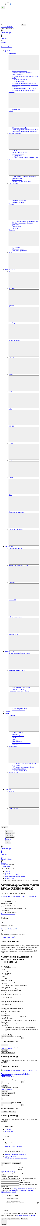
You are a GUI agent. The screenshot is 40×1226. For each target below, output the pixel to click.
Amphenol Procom (14, 340)
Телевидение (16, 226)
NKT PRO (12, 288)
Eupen (14, 737)
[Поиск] (3, 7)
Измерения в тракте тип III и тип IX (24, 88)
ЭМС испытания (18, 81)
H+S (10, 271)
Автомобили (16, 247)
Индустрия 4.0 (17, 155)
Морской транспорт (19, 202)
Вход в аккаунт (6, 1163)
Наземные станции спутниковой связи (25, 221)
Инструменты (13, 772)
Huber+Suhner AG (18, 732)
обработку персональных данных (23, 1188)
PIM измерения (17, 74)
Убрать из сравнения (8, 1052)
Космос (11, 111)
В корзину (4, 1045)
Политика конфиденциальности (15, 1154)
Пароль (20, 1169)
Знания (7, 713)
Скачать (13, 929)
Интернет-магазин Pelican (13, 1146)
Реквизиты (12, 600)
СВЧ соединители (18, 765)
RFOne (11, 443)
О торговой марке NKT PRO (18, 565)
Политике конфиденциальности (26, 1215)
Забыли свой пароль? (8, 1171)
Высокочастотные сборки (17, 670)
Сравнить (4, 1050)
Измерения (12, 53)
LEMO (11, 460)
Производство (9, 651)
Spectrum (11, 306)
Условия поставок (11, 1156)
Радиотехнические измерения (22, 72)
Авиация (11, 92)
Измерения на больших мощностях (24, 83)
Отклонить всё (15, 1218)
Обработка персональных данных (16, 1158)
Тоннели (15, 228)
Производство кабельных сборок (19, 653)
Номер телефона (24, 1182)
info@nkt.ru (4, 864)
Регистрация (16, 1163)
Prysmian (11, 374)
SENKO (11, 426)
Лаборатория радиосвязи (17, 512)
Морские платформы (19, 200)
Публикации (13, 746)
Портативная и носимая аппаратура (24, 176)
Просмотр (4, 929)
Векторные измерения (19, 71)
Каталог (7, 50)
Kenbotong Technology (16, 529)
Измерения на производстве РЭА (23, 90)
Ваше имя (22, 1180)
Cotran (11, 477)
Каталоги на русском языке (21, 743)
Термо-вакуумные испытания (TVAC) (25, 130)
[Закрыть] (1, 1097)
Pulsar (10, 409)
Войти (3, 1175)
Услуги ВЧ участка (18, 689)
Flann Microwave (17, 741)
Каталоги (12, 715)
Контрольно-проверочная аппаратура (24, 131)
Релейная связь (17, 178)
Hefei (10, 495)
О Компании (9, 546)
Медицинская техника (19, 152)
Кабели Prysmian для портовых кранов (25, 157)
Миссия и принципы (15, 548)
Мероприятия (13, 808)
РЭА (10, 159)
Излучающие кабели (19, 769)
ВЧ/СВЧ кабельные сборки (21, 687)
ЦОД (10, 252)
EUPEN (11, 357)
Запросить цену (6, 1036)
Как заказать (5, 1095)
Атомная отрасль (18, 154)
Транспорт (12, 230)
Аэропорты (16, 109)
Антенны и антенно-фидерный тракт (24, 763)
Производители (10, 269)
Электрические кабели (19, 770)
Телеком (11, 204)
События (8, 789)
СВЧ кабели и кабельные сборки (23, 767)
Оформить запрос (6, 1048)
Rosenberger (12, 323)
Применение (9, 52)
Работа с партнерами (15, 617)
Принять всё (5, 1218)
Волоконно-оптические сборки (19, 691)
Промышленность (14, 133)
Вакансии (12, 582)
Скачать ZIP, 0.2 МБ (7, 937)
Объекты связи (17, 180)
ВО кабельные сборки (19, 708)
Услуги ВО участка (18, 710)
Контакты (8, 711)
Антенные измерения (19, 79)
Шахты (14, 150)
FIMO (10, 392)
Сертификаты (13, 634)
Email (21, 1167)
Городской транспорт (19, 250)
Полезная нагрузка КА (19, 128)
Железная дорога (17, 249)
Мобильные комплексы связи (22, 181)
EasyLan (15, 744)
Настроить (24, 1218)
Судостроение (13, 183)
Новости (11, 791)
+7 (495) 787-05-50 (7, 27)
